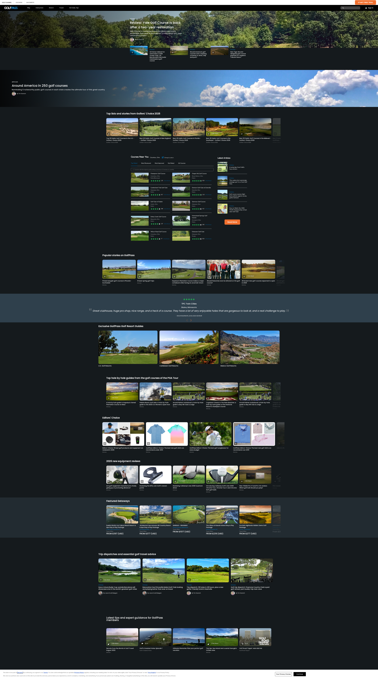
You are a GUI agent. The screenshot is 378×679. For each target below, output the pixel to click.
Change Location (169, 157)
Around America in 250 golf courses (40, 85)
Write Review (167, 180)
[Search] (343, 7)
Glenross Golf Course (198, 202)
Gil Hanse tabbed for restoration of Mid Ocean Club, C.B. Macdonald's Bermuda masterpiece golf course (158, 56)
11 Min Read (250, 276)
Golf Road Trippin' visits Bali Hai (250, 648)
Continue (299, 674)
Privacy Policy (79, 672)
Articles (132, 19)
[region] (189, 674)
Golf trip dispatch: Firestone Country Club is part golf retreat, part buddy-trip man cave (250, 588)
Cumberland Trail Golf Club (159, 188)
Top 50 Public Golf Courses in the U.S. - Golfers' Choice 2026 (120, 139)
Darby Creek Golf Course (158, 217)
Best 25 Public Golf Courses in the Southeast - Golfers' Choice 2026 (218, 139)
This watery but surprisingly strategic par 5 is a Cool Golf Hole (238, 182)
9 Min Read (148, 398)
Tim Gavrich (140, 39)
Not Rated (171, 163)
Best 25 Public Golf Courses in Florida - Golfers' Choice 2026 (187, 139)
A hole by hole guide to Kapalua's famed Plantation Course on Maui (121, 404)
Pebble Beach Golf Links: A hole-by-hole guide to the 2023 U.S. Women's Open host (155, 404)
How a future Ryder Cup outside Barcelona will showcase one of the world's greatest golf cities (117, 588)
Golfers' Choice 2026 (112, 142)
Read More (232, 222)
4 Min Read (111, 276)
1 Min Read (115, 398)
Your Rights (152, 672)
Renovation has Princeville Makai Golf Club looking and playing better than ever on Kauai (163, 588)
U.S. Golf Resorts (105, 366)
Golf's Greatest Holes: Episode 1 (151, 648)
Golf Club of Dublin (157, 202)
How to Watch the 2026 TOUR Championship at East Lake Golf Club (238, 210)
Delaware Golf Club (198, 232)
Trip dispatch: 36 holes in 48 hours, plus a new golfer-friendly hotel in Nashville (205, 588)
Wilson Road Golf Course (158, 232)
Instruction (39, 8)
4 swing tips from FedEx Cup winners (236, 168)
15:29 (246, 643)
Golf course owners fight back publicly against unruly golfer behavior (238, 196)
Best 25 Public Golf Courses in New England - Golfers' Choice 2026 (155, 139)
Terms (45, 672)
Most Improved (159, 163)
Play (28, 8)
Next (190, 320)
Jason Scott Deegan (111, 593)
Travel (61, 8)
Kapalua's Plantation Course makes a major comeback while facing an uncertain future (188, 282)
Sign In (370, 8)
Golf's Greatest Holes (146, 650)
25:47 (146, 643)
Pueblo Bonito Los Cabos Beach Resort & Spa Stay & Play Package (121, 526)
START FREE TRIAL (365, 2)
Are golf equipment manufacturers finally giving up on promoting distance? (121, 487)
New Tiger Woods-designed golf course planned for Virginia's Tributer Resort (238, 54)
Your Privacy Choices (283, 674)
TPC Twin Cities (189, 303)
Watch (51, 8)
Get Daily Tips (74, 8)
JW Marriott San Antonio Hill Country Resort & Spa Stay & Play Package (155, 526)
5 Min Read (148, 133)
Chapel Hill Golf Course (199, 174)
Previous (187, 320)
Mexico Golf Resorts (228, 366)
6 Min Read (180, 276)
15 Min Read (115, 133)
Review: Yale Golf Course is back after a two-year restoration (155, 24)
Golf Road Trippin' (244, 650)
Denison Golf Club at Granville (201, 188)
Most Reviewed (146, 163)
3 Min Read (115, 481)
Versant (20, 672)
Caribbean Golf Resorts (168, 366)
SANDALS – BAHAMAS (180, 525)
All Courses (181, 163)
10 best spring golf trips (145, 281)
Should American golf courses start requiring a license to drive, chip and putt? (198, 54)
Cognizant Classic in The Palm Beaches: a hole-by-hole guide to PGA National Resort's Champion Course (221, 405)
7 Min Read (181, 133)
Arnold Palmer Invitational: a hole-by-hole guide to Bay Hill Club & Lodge (188, 404)
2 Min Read (148, 481)
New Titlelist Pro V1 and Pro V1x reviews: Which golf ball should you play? (253, 487)
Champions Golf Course (158, 174)
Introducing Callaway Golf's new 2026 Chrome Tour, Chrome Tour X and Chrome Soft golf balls (221, 488)
